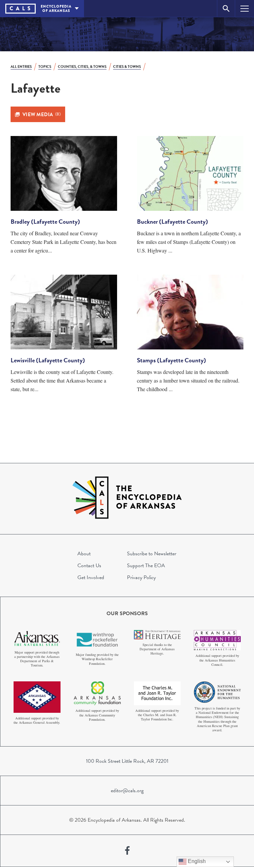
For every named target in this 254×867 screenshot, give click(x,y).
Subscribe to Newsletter (151, 554)
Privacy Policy (141, 577)
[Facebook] (127, 850)
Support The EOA (146, 566)
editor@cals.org (127, 791)
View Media (41, 114)
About (84, 554)
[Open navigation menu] (244, 8)
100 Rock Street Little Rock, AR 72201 (127, 761)
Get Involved (90, 577)
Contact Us (89, 566)
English (196, 861)
